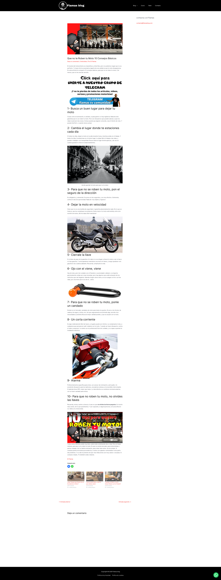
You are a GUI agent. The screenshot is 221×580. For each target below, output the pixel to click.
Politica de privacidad (103, 575)
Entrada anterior (64, 502)
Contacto (158, 5)
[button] (216, 575)
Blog (134, 5)
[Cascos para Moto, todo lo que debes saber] (94, 476)
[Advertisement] (149, 55)
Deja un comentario (73, 61)
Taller (150, 5)
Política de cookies (118, 575)
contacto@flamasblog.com (144, 23)
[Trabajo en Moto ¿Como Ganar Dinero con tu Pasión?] (113, 476)
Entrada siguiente (125, 502)
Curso (143, 5)
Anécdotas (83, 61)
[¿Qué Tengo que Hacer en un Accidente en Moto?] (75, 476)
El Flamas (70, 459)
